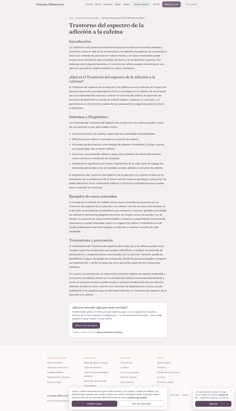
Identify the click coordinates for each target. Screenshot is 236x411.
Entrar (156, 4)
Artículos (108, 4)
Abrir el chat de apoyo (86, 325)
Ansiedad (113, 158)
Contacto (161, 377)
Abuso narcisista (55, 362)
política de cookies (137, 397)
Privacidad (174, 395)
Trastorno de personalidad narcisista (96, 374)
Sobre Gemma (127, 382)
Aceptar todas (94, 403)
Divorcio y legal (54, 382)
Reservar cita (171, 4)
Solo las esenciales (141, 403)
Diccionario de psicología (87, 18)
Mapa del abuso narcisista (109, 332)
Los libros (124, 367)
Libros (98, 4)
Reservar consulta (128, 377)
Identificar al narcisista (57, 367)
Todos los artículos (92, 367)
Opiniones (161, 367)
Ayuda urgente (141, 4)
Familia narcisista (55, 372)
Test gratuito (126, 362)
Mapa (118, 4)
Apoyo (126, 4)
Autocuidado (90, 385)
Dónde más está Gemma (168, 372)
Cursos (89, 4)
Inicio (71, 18)
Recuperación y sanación (58, 377)
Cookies (185, 395)
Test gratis (191, 4)
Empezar (213, 404)
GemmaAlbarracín (50, 4)
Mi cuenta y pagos (165, 382)
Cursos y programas (129, 372)
